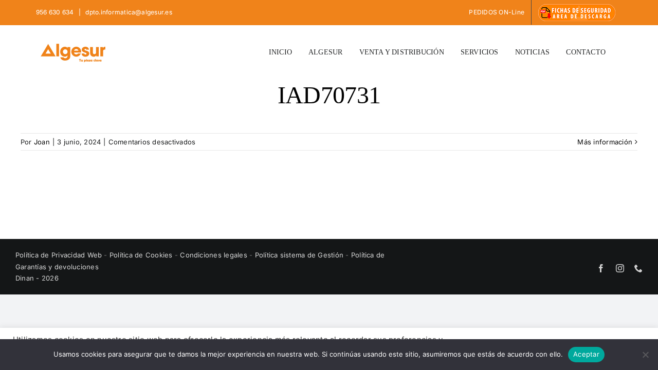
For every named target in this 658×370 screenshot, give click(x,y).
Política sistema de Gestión (299, 255)
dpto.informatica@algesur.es (128, 12)
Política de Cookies (142, 255)
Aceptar (586, 354)
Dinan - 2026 (37, 278)
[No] (645, 354)
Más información (604, 142)
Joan (42, 142)
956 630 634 (56, 12)
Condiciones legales (214, 255)
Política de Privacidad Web (59, 255)
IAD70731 (329, 94)
